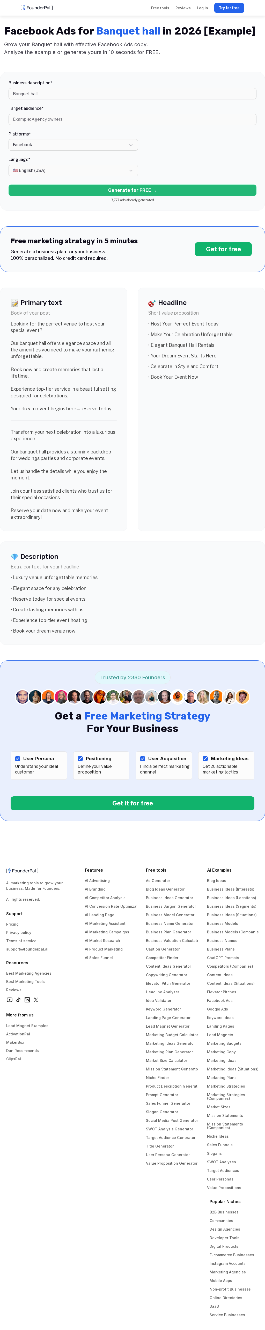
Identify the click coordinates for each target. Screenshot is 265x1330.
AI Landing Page (99, 915)
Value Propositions (224, 1187)
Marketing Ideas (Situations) (233, 1069)
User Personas (220, 1179)
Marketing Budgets (224, 1043)
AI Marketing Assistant (105, 923)
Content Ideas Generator (168, 966)
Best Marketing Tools (25, 981)
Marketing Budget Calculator (172, 1035)
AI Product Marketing (104, 949)
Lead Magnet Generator (167, 1026)
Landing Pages (220, 1026)
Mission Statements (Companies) (225, 1126)
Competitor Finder (162, 957)
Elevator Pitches (221, 992)
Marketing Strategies (226, 1086)
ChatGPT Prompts (223, 957)
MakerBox (15, 1042)
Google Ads (217, 1009)
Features (94, 870)
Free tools (156, 870)
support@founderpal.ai (27, 949)
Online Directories (226, 1297)
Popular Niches (225, 1201)
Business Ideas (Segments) (231, 906)
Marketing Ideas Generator (170, 1043)
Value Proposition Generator (171, 1163)
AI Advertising (97, 880)
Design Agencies (225, 1229)
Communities (221, 1220)
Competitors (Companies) (230, 966)
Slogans (214, 1153)
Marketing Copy (221, 1052)
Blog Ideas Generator (165, 889)
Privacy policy (18, 932)
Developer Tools (224, 1238)
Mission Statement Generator (172, 1069)
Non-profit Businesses (230, 1289)
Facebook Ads (220, 1000)
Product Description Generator (173, 1086)
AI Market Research (102, 940)
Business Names (222, 940)
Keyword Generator (163, 1009)
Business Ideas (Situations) (232, 915)
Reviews (13, 990)
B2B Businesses (224, 1212)
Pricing (12, 924)
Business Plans (221, 949)
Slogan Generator (162, 1112)
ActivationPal (18, 1034)
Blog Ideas (216, 880)
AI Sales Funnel (99, 957)
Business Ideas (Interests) (230, 889)
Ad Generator (158, 880)
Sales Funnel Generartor (168, 1103)
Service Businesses (227, 1315)
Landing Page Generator (168, 1017)
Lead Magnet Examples (27, 1025)
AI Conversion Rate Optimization (114, 906)
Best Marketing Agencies (28, 973)
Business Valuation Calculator (173, 940)
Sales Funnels (220, 1145)
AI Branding (95, 889)
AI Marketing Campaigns (107, 932)
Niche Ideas (218, 1136)
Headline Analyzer (162, 992)
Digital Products (224, 1246)
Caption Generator (163, 949)
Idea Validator (158, 1000)
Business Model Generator (170, 915)
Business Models (222, 923)
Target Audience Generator (170, 1137)
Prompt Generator (162, 1094)
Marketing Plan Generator (169, 1052)
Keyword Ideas (220, 1017)
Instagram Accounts (228, 1263)
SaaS (214, 1306)
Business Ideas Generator (169, 897)
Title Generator (160, 1146)
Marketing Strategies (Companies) (226, 1096)
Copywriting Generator (166, 975)
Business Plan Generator (168, 932)
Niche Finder (157, 1077)
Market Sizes (219, 1107)
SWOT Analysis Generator (169, 1129)
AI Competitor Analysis (105, 897)
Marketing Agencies (228, 1272)
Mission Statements (225, 1115)
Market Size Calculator (166, 1060)
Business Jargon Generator (171, 906)
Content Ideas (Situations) (231, 983)
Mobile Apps (221, 1280)
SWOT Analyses (221, 1162)
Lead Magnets (220, 1035)
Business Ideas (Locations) (231, 897)
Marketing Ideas (222, 1060)
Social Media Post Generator (172, 1120)
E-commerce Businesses (232, 1255)
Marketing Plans (222, 1077)
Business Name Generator (170, 923)
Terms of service (21, 941)
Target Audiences (223, 1170)
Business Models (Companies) (234, 932)
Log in (202, 8)
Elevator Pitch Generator (168, 983)
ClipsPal (13, 1059)
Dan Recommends (22, 1050)
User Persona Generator (168, 1154)
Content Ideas (220, 975)
